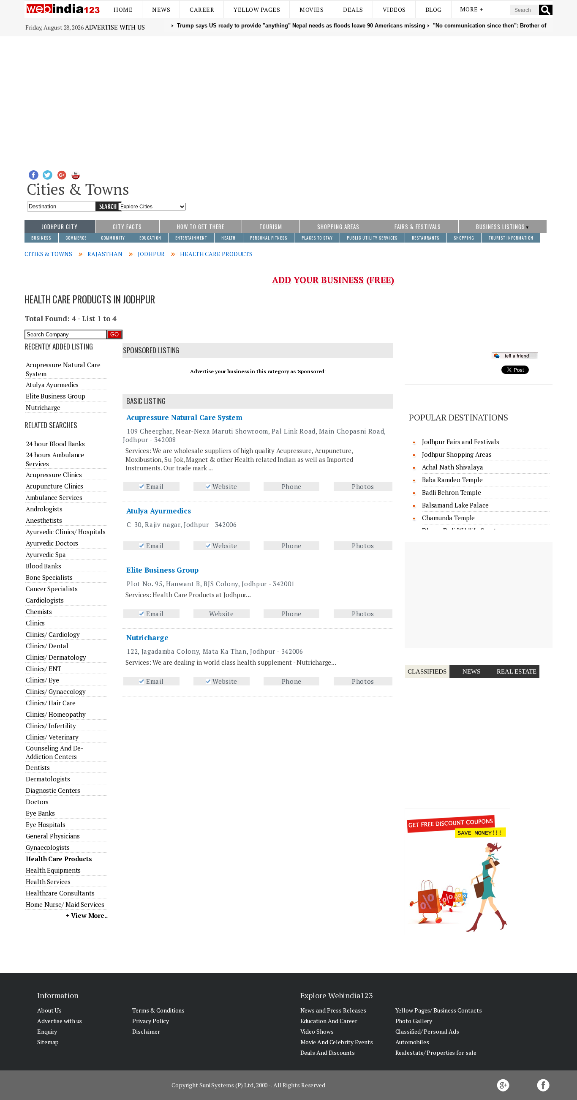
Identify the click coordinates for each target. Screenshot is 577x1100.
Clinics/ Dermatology (56, 657)
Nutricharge (147, 637)
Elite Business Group (162, 570)
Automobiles (412, 1042)
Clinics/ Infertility (51, 725)
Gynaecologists (48, 847)
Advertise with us (115, 27)
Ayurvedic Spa (46, 554)
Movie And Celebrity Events (336, 1042)
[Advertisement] (288, 100)
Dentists (38, 767)
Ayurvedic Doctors (52, 543)
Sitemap (48, 1042)
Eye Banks (40, 813)
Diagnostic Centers (53, 790)
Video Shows (317, 1031)
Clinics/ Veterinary (52, 737)
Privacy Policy (150, 1021)
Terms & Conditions (158, 1010)
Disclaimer (146, 1031)
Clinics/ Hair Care (51, 703)
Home (123, 9)
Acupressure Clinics (54, 474)
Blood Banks (43, 566)
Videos (394, 9)
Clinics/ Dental (47, 645)
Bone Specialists (49, 577)
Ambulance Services (54, 497)
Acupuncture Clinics (54, 486)
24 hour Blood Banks (55, 443)
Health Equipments (53, 870)
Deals (353, 9)
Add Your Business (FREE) (333, 280)
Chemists (39, 611)
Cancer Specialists (52, 588)
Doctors (37, 801)
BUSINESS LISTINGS (500, 226)
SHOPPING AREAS (338, 226)
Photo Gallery (414, 1021)
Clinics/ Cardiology (53, 634)
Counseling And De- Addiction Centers (54, 752)
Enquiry (47, 1031)
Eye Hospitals (45, 824)
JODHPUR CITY (60, 226)
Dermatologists (48, 779)
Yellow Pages (257, 9)
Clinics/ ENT (43, 668)
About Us (49, 1010)
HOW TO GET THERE (200, 226)
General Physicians (53, 836)
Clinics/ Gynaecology (56, 691)
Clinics (35, 623)
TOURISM (270, 226)
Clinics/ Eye (42, 680)
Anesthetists (44, 520)
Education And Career (328, 1021)
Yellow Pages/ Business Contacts (438, 1010)
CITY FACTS (127, 226)
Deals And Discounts (327, 1052)
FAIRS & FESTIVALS (418, 226)
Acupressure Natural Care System (184, 417)
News (161, 9)
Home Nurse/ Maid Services (65, 904)
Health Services (48, 881)
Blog (433, 9)
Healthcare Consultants (60, 893)
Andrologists (44, 509)
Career (202, 9)
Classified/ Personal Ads (427, 1031)
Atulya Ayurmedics (158, 511)
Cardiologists (45, 600)
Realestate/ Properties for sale (435, 1052)
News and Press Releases (333, 1010)
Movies (311, 9)
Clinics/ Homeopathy (56, 714)
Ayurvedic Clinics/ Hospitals (66, 531)
